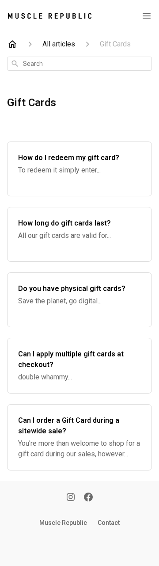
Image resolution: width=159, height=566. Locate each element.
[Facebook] (88, 498)
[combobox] (79, 64)
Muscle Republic (63, 522)
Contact (109, 522)
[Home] (12, 44)
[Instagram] (70, 498)
